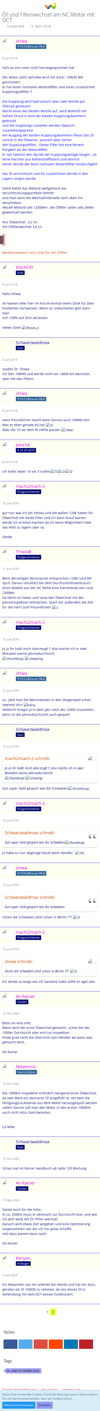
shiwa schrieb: (19, 961)
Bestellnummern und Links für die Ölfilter (34, 252)
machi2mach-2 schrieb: (27, 758)
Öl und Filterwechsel (23, 1371)
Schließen (44, 1405)
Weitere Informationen (18, 1405)
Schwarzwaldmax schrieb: (30, 832)
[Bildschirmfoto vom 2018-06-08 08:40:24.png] (4, 239)
